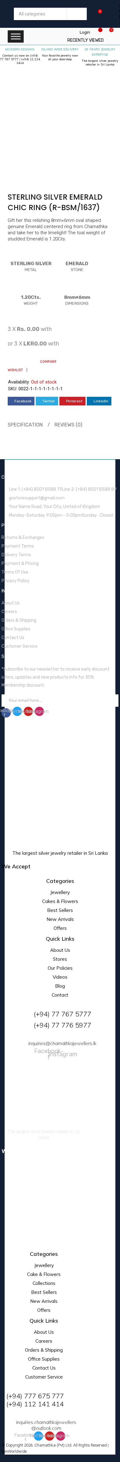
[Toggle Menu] (16, 36)
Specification (25, 425)
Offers (60, 928)
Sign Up (112, 700)
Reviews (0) (68, 425)
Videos (60, 977)
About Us (60, 950)
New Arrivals (60, 919)
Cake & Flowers (44, 1274)
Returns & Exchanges (23, 537)
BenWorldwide (14, 1451)
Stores (60, 959)
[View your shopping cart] (96, 13)
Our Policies (60, 968)
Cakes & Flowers (60, 901)
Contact (60, 995)
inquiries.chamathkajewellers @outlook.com (46, 1425)
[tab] (24, 425)
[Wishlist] (97, 32)
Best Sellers (60, 910)
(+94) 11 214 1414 (28, 61)
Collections (44, 1283)
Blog (60, 986)
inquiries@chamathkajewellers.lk (62, 1043)
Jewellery (60, 892)
